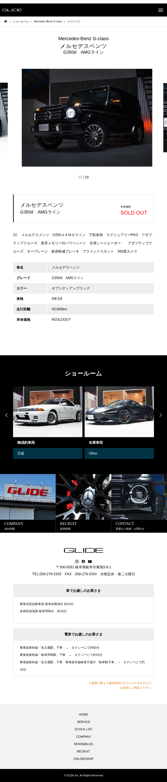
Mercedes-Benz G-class (83, 38)
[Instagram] (76, 561)
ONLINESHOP (84, 758)
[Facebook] (83, 561)
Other (93, 453)
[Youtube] (90, 561)
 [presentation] (6, 415)
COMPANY (83, 736)
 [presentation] (160, 415)
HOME (83, 714)
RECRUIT (83, 751)
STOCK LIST (83, 729)
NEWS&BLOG (83, 744)
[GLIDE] (12, 10)
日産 (20, 453)
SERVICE (83, 721)
